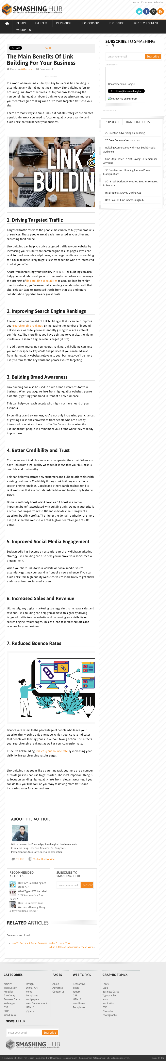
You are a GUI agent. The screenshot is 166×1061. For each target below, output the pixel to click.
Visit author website (43, 859)
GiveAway (9, 995)
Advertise (158, 2)
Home (7, 23)
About (136, 2)
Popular (112, 122)
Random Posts (138, 122)
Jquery (76, 991)
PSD (104, 1007)
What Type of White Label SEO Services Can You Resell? (28, 895)
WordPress (24, 30)
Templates (32, 995)
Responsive (79, 983)
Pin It (48, 48)
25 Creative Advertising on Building (125, 132)
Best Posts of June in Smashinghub (124, 200)
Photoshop (114, 23)
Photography (88, 23)
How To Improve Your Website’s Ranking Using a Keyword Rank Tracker (27, 907)
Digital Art (31, 987)
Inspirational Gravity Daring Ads (123, 192)
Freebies (39, 23)
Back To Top (158, 1058)
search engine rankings (28, 325)
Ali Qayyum (26, 69)
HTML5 (30, 1007)
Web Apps (9, 1003)
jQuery (30, 1011)
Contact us (146, 2)
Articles (8, 983)
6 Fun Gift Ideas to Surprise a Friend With (71, 947)
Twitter (139, 11)
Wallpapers (32, 999)
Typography (109, 995)
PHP (6, 1011)
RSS (160, 11)
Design (19, 23)
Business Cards (12, 999)
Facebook (146, 11)
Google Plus (153, 11)
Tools (76, 987)
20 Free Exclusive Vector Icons (122, 140)
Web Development (144, 23)
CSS (6, 1007)
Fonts (29, 991)
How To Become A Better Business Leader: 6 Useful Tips (40, 943)
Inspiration (61, 23)
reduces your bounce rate (51, 751)
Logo (105, 987)
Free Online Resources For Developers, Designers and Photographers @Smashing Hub (32, 9)
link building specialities (41, 280)
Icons (105, 999)
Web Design (10, 987)
